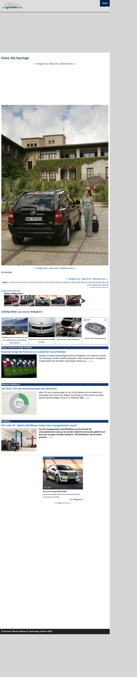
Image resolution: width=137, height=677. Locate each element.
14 (56, 283)
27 (90, 285)
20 (82, 283)
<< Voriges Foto (41, 64)
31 (107, 285)
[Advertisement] (55, 32)
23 (94, 283)
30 (103, 285)
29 (99, 285)
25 (103, 283)
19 (77, 283)
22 (90, 283)
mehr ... (91, 361)
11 (43, 283)
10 (39, 283)
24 (99, 283)
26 (107, 283)
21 (86, 283)
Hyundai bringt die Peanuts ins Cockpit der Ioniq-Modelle (33, 352)
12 (47, 283)
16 (64, 283)
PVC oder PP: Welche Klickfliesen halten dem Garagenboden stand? (39, 425)
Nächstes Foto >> (68, 64)
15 (60, 283)
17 (69, 283)
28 (94, 285)
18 (73, 283)
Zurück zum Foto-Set (10, 291)
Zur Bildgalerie (76, 500)
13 (52, 283)
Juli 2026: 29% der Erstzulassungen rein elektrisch (29, 388)
